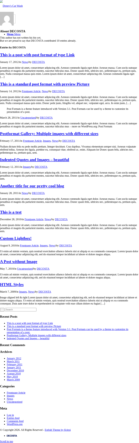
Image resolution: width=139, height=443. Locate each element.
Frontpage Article (31, 91)
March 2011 (13, 361)
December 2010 (15, 370)
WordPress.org (15, 424)
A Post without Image (18, 261)
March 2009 (13, 379)
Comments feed (15, 421)
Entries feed (13, 418)
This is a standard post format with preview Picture (45, 84)
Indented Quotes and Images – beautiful (34, 159)
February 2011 (14, 364)
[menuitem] (73, 435)
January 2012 (14, 358)
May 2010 (12, 376)
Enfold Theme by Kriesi (58, 429)
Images (47, 140)
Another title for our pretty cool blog (32, 186)
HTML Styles (12, 284)
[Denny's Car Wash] (11, 5)
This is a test (11, 212)
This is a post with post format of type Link (37, 55)
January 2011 (14, 367)
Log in (10, 415)
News (25, 62)
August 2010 (14, 373)
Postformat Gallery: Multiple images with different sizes (49, 133)
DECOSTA (38, 62)
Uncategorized (28, 117)
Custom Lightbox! (16, 238)
